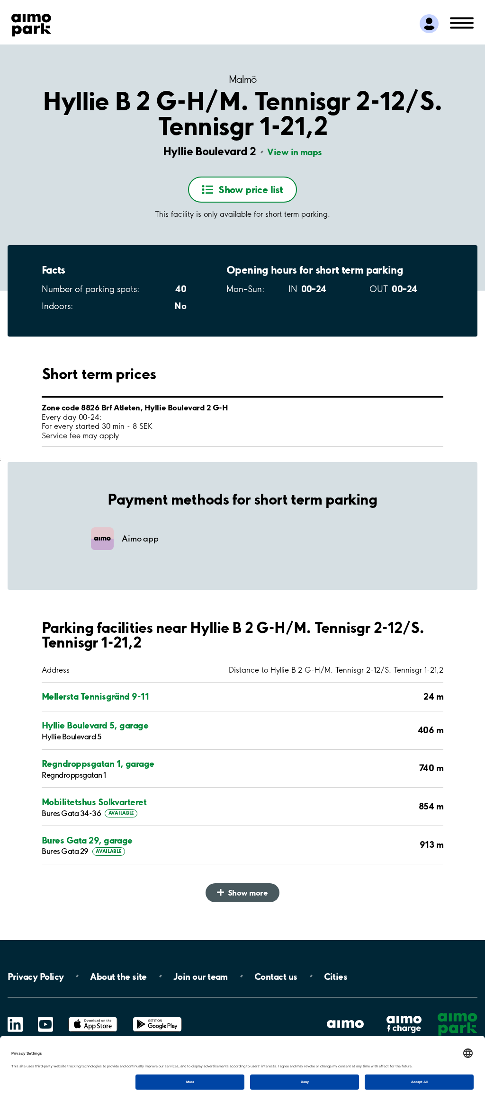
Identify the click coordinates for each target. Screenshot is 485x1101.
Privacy (35, 976)
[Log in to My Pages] (429, 24)
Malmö (243, 79)
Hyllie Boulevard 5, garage (95, 725)
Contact (275, 976)
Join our (200, 976)
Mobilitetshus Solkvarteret (94, 802)
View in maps (294, 152)
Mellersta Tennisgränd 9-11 (95, 696)
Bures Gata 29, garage (87, 840)
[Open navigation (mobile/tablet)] (462, 22)
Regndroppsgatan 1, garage (98, 763)
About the (118, 976)
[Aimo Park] (31, 23)
